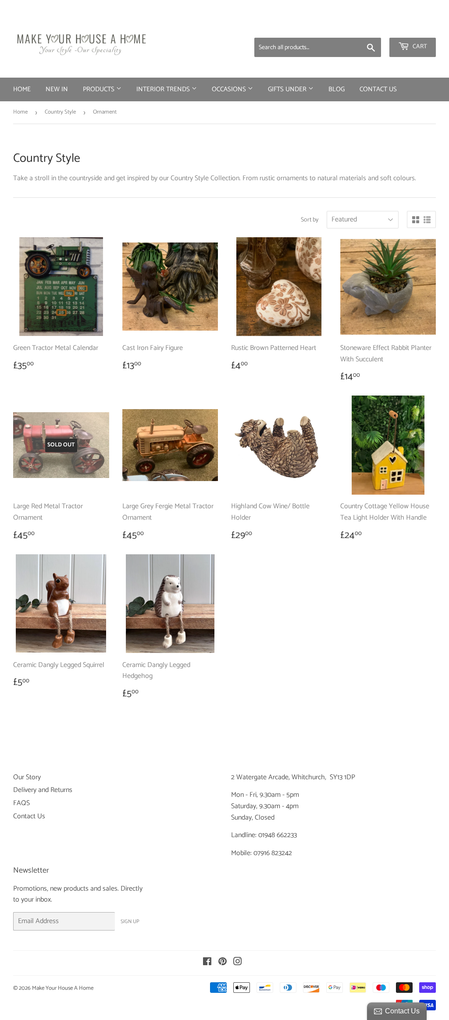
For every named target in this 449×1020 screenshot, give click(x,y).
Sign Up (130, 921)
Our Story (27, 777)
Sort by (309, 220)
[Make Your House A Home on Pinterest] (222, 963)
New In (57, 89)
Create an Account (412, 26)
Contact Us (378, 89)
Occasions (230, 89)
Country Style (60, 112)
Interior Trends (164, 89)
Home (22, 89)
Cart (419, 47)
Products (99, 89)
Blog (336, 89)
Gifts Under (288, 89)
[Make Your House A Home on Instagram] (237, 963)
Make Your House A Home (62, 988)
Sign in (367, 26)
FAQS (21, 803)
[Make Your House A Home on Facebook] (207, 963)
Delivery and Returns (42, 790)
